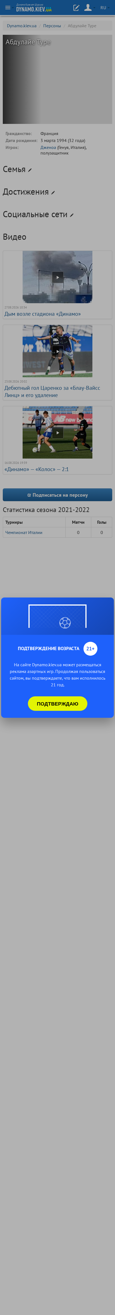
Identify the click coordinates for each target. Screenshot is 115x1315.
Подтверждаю (57, 703)
